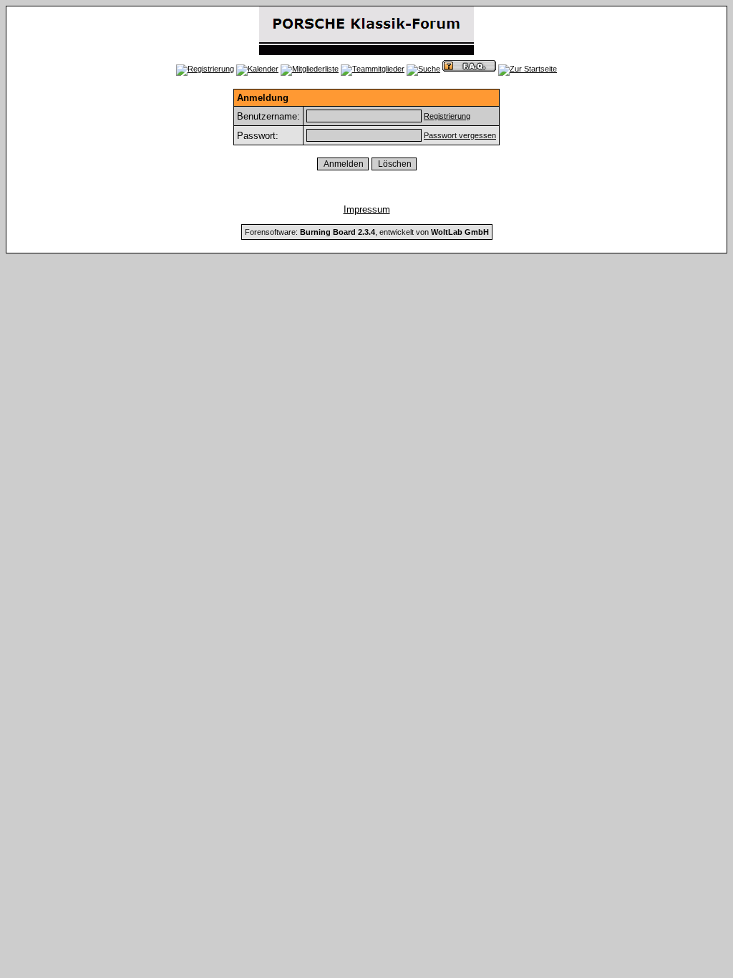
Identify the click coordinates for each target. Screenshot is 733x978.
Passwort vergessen (460, 135)
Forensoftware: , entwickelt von (367, 232)
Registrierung (447, 116)
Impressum (367, 209)
